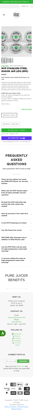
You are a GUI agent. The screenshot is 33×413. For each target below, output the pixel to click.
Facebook (17, 334)
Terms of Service (10, 407)
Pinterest (17, 338)
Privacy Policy (23, 407)
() (24, 6)
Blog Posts (20, 366)
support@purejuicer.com (16, 317)
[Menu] (4, 15)
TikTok (17, 345)
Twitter (17, 336)
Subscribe (23, 361)
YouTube (17, 343)
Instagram (17, 340)
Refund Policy (16, 409)
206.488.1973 (16, 322)
